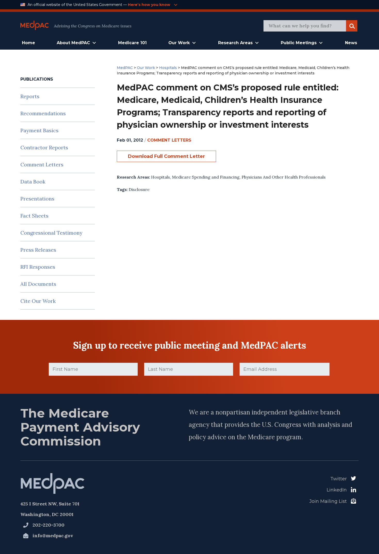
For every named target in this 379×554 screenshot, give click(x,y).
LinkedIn (337, 490)
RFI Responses (37, 267)
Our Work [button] (179, 42)
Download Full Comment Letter (166, 156)
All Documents (38, 284)
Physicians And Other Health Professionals (284, 177)
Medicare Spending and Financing (206, 177)
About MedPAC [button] (73, 42)
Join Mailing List (328, 501)
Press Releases (38, 250)
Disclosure (139, 189)
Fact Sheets (34, 215)
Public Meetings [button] (299, 42)
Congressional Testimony (51, 232)
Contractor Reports (44, 147)
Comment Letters (41, 164)
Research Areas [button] (235, 42)
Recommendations (43, 113)
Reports (29, 96)
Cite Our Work (38, 301)
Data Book (32, 181)
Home (28, 42)
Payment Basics (39, 130)
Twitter (338, 479)
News (351, 42)
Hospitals (160, 177)
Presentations (37, 198)
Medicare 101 (132, 42)
